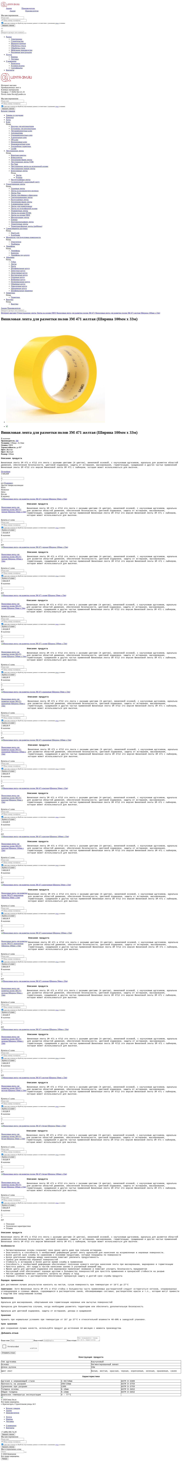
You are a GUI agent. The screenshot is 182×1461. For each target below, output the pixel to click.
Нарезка (14, 57)
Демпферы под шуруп (20, 255)
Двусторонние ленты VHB (22, 162)
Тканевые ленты (18, 188)
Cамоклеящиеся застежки (16, 228)
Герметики (10, 293)
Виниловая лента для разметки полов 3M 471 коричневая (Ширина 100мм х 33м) (14, 943)
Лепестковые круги (19, 273)
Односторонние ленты (15, 184)
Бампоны (15, 253)
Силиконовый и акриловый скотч (25, 182)
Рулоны (19, 177)
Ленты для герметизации (21, 206)
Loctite (13, 149)
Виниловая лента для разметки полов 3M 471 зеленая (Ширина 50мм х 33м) (11, 991)
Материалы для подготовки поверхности (23, 237)
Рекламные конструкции (21, 52)
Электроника (16, 39)
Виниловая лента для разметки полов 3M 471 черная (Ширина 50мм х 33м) (13, 509)
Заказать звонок (8, 1434)
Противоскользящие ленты (22, 222)
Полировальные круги (20, 282)
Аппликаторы (17, 133)
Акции (9, 8)
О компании (11, 61)
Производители (28, 8)
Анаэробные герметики (21, 146)
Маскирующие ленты (20, 217)
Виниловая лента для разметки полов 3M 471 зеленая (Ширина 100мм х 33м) (12, 1040)
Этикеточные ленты (19, 224)
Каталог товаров (8, 111)
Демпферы (10, 246)
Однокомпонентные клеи (21, 135)
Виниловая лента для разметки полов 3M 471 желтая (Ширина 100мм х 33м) (127, 313)
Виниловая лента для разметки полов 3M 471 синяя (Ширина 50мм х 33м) (13, 606)
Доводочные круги (19, 286)
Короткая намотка (18, 155)
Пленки (14, 220)
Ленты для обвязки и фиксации (24, 195)
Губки (13, 262)
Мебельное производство (21, 50)
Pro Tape (14, 164)
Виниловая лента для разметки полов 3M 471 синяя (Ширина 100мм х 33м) (13, 654)
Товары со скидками (14, 115)
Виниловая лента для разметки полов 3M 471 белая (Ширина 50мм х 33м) (13, 1136)
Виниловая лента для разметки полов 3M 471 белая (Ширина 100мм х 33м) (13, 1184)
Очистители (16, 242)
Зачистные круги (18, 271)
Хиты (8, 120)
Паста (13, 266)
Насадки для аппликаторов (22, 126)
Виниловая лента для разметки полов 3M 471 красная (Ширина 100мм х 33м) (12, 847)
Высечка (9, 299)
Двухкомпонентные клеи (21, 131)
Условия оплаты (18, 66)
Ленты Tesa (16, 193)
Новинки (10, 117)
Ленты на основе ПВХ (20, 215)
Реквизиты (15, 63)
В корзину (8, 483)
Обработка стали (18, 48)
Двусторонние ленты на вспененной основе (29, 166)
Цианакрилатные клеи (20, 144)
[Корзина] (2, 30)
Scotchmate (15, 235)
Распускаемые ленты (20, 200)
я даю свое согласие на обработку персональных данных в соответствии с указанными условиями (34, 23)
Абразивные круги (19, 288)
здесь (56, 23)
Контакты (10, 70)
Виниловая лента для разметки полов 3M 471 (75, 313)
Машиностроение (18, 43)
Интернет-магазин (9, 313)
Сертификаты (17, 68)
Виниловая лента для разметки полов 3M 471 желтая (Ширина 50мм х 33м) (13, 1088)
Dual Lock (15, 233)
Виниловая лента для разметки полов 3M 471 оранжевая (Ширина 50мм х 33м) (13, 702)
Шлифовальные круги (20, 268)
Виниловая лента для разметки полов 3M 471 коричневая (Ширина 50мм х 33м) (14, 895)
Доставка (15, 59)
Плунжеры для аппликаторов (23, 129)
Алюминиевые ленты (20, 204)
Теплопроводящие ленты (21, 160)
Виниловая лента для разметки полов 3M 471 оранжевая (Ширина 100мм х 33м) (13, 750)
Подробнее (5, 472)
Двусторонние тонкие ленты (23, 168)
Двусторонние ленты (15, 151)
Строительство (17, 41)
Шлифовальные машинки (22, 291)
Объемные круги (18, 284)
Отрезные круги (18, 277)
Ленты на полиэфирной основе (24, 208)
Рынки (9, 37)
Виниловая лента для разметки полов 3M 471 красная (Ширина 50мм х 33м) (12, 799)
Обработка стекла (18, 46)
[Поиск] (2, 28)
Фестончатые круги (19, 275)
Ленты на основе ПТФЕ (21, 213)
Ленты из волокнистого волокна (25, 191)
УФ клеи (14, 140)
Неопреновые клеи (19, 142)
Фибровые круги (18, 279)
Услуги (9, 55)
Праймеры (15, 244)
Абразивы (10, 257)
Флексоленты (16, 157)
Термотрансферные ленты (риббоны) (26, 226)
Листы (18, 175)
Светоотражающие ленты (22, 197)
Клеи (8, 122)
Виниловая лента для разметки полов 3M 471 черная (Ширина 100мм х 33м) (12, 557)
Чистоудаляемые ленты (20, 180)
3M (17, 441)
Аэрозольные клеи (19, 137)
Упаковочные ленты (19, 211)
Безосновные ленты (19, 171)
